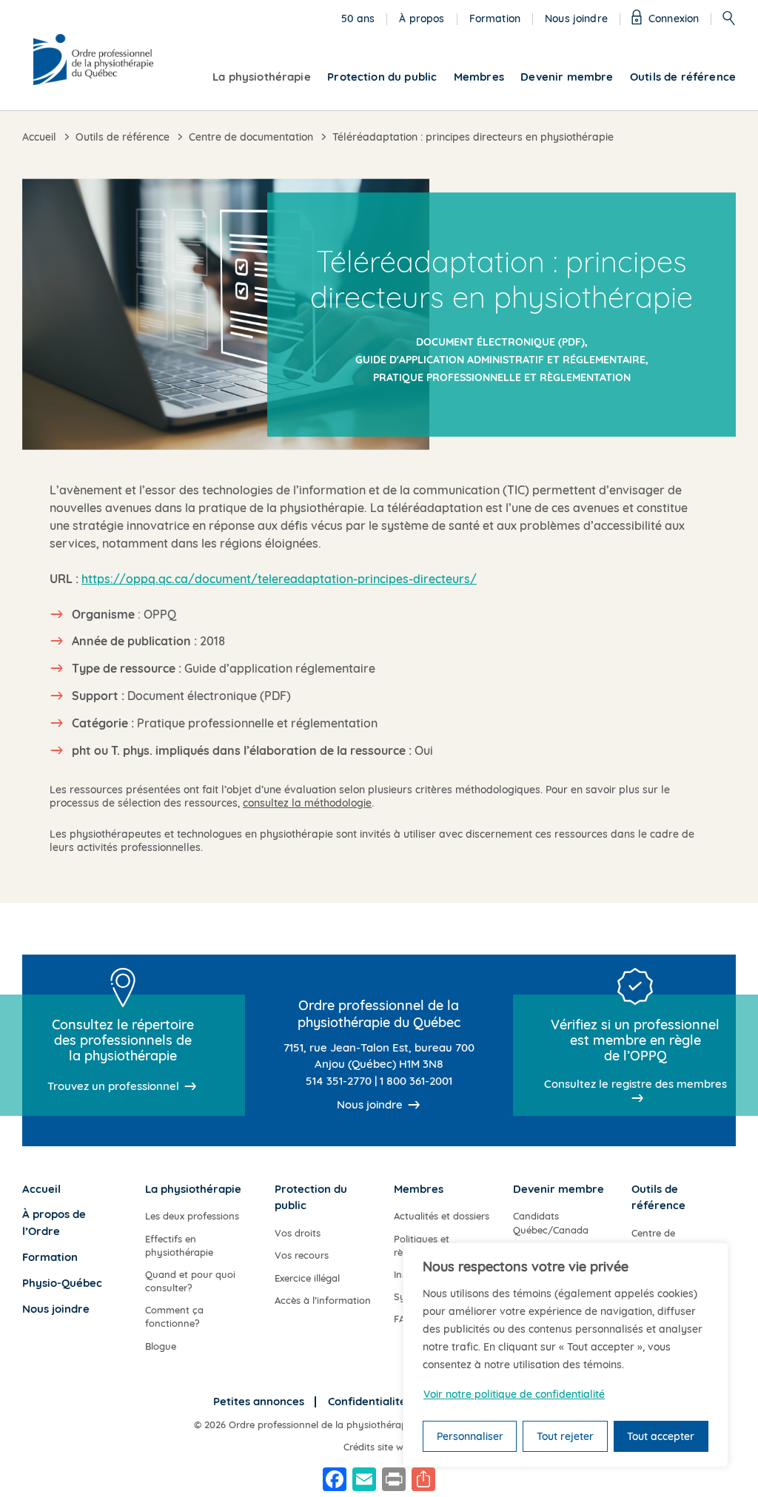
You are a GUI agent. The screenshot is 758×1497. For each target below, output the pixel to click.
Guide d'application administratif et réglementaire (500, 359)
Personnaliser (470, 1436)
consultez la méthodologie (307, 803)
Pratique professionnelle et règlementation (502, 377)
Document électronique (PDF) (500, 342)
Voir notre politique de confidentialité (514, 1394)
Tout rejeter (565, 1436)
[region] (565, 1354)
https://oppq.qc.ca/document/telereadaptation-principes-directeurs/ (279, 578)
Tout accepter (660, 1436)
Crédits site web (379, 1447)
